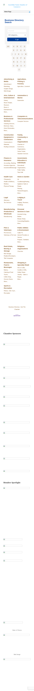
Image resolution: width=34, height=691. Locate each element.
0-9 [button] (8, 46)
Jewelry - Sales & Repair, (22, 276)
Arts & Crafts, (21, 267)
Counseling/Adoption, (23, 221)
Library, (6, 100)
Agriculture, (20, 86)
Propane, (20, 239)
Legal (6, 197)
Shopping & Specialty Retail (23, 264)
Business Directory (14, 307)
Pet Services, (8, 232)
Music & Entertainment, (8, 108)
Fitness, (6, 290)
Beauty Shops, (21, 219)
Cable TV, (20, 232)
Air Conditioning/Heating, (23, 180)
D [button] (24, 46)
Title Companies (8, 258)
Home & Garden (23, 177)
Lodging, (19, 202)
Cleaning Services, (9, 123)
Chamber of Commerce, (20, 145)
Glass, (12, 126)
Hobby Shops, (21, 272)
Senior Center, (21, 151)
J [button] (15, 54)
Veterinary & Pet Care (10, 235)
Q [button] (24, 58)
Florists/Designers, (22, 191)
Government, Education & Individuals (22, 160)
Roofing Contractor (9, 146)
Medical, (6, 184)
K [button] (18, 54)
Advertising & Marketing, (7, 85)
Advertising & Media (9, 80)
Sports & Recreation (8, 287)
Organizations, (21, 149)
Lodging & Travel (21, 199)
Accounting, (7, 163)
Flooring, (19, 188)
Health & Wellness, (9, 181)
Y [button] (24, 66)
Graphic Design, (8, 88)
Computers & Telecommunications (25, 117)
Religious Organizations (22, 247)
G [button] (20, 50)
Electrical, (6, 126)
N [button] (13, 58)
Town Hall (20, 172)
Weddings (20, 205)
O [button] (17, 58)
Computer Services (23, 121)
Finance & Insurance (7, 159)
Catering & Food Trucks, (8, 273)
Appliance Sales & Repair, (22, 185)
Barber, (19, 216)
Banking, (13, 163)
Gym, (13, 290)
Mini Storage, (7, 253)
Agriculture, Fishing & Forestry (21, 81)
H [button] (24, 50)
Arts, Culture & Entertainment (9, 97)
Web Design (7, 91)
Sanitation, (26, 239)
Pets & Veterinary (7, 229)
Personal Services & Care (23, 210)
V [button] (13, 66)
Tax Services (7, 202)
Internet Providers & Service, (23, 236)
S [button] (17, 62)
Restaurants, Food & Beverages (8, 265)
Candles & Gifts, (22, 270)
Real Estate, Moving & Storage (8, 248)
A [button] (13, 46)
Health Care (8, 177)
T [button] (20, 62)
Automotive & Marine (22, 97)
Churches (20, 251)
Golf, (10, 290)
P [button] (20, 58)
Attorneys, (7, 200)
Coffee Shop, (7, 277)
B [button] (17, 46)
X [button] (21, 66)
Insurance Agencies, (9, 165)
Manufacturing (8, 216)
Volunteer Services (22, 153)
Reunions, (26, 202)
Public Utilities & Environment (23, 229)
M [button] (25, 54)
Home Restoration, (9, 128)
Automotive (20, 100)
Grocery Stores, (8, 279)
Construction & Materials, (8, 143)
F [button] (17, 50)
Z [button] (19, 69)
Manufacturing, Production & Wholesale (9, 211)
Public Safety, (21, 170)
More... (6, 112)
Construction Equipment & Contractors (9, 137)
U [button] (24, 62)
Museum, (6, 105)
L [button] (22, 54)
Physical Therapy (9, 186)
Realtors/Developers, (10, 256)
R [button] (13, 62)
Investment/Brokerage (10, 167)
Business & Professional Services (8, 118)
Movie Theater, (8, 102)
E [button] (13, 50)
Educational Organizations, (21, 166)
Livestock (27, 86)
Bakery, (6, 270)
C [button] (20, 46)
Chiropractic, (7, 179)
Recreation (7, 293)
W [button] (17, 66)
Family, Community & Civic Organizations (22, 138)
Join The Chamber (19, 308)
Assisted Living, (21, 214)
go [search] (18, 39)
